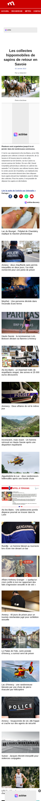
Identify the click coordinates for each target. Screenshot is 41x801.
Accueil (5, 11)
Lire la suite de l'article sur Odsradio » (19, 191)
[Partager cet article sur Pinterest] (20, 197)
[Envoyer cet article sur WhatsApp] (25, 197)
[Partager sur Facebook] (9, 197)
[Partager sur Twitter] (15, 197)
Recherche (16, 11)
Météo (28, 11)
